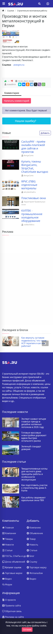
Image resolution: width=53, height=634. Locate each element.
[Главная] (3, 10)
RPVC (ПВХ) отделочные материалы (29, 185)
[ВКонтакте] (23, 84)
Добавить (45, 133)
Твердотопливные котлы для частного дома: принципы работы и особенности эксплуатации (34, 474)
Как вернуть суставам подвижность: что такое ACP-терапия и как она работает (33, 341)
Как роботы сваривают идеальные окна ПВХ (33, 499)
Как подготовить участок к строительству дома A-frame (34, 488)
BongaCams (28, 155)
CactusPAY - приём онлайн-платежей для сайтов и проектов (33, 147)
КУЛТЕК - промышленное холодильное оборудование (31, 216)
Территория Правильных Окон (33, 203)
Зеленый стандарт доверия (31, 448)
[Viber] (39, 84)
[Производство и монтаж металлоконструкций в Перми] (10, 36)
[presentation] (7, 343)
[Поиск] (39, 3)
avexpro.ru (18, 64)
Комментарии (11, 92)
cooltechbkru (29, 224)
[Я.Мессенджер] (19, 84)
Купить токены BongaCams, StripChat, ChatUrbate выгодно (34, 166)
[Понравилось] (5, 81)
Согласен (27, 629)
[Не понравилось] (12, 81)
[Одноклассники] (27, 84)
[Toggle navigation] (48, 4)
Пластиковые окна (33, 198)
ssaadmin (11, 84)
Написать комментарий (16, 100)
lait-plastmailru (30, 192)
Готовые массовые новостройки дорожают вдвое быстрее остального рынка (33, 436)
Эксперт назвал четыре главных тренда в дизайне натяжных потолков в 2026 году (33, 423)
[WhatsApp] (43, 84)
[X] (35, 84)
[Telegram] (31, 84)
